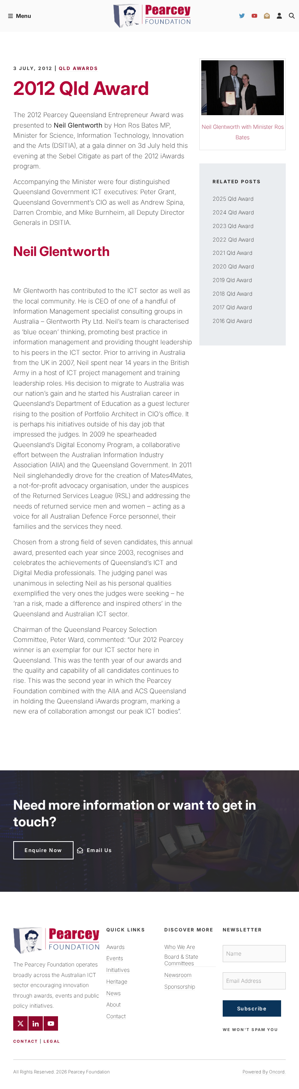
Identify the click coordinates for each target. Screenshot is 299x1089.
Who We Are (179, 946)
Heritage (116, 981)
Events (114, 958)
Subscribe (252, 1008)
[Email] (267, 16)
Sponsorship (179, 986)
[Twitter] (242, 16)
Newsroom (178, 975)
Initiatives (118, 969)
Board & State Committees (181, 959)
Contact (25, 1041)
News (113, 993)
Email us (87, 848)
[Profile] (279, 16)
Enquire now (32, 844)
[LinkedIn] (35, 1023)
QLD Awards (78, 68)
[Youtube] (51, 1023)
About (113, 1004)
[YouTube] (254, 16)
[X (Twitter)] (20, 1023)
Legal (52, 1041)
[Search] (292, 16)
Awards (115, 946)
